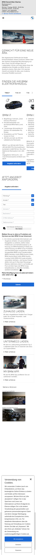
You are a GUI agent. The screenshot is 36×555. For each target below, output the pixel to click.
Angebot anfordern (14, 163)
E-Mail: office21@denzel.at (10, 12)
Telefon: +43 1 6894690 (9, 10)
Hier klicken (18, 229)
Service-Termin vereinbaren (12, 13)
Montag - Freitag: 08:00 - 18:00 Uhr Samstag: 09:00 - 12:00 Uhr (13, 7)
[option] (14, 132)
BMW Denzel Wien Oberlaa (11, 2)
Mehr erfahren (10, 322)
